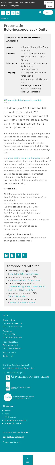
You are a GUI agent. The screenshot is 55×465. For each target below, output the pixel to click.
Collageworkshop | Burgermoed (24, 280)
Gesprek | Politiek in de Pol (22, 302)
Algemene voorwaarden (16, 420)
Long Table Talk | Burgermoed (23, 273)
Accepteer (49, 2)
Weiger (50, 6)
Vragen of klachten (14, 423)
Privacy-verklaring (11, 441)
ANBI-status (10, 417)
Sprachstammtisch (17, 296)
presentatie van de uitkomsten (24, 157)
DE (7, 315)
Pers (7, 413)
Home (7, 410)
